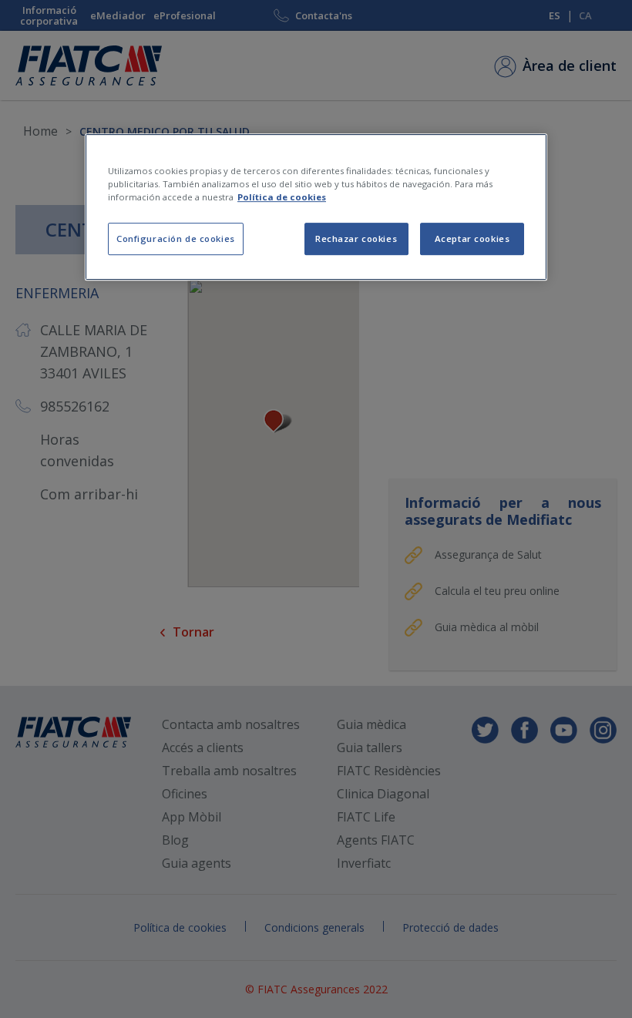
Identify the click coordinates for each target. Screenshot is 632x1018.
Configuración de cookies (175, 238)
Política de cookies (281, 197)
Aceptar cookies (472, 238)
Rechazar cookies (356, 238)
